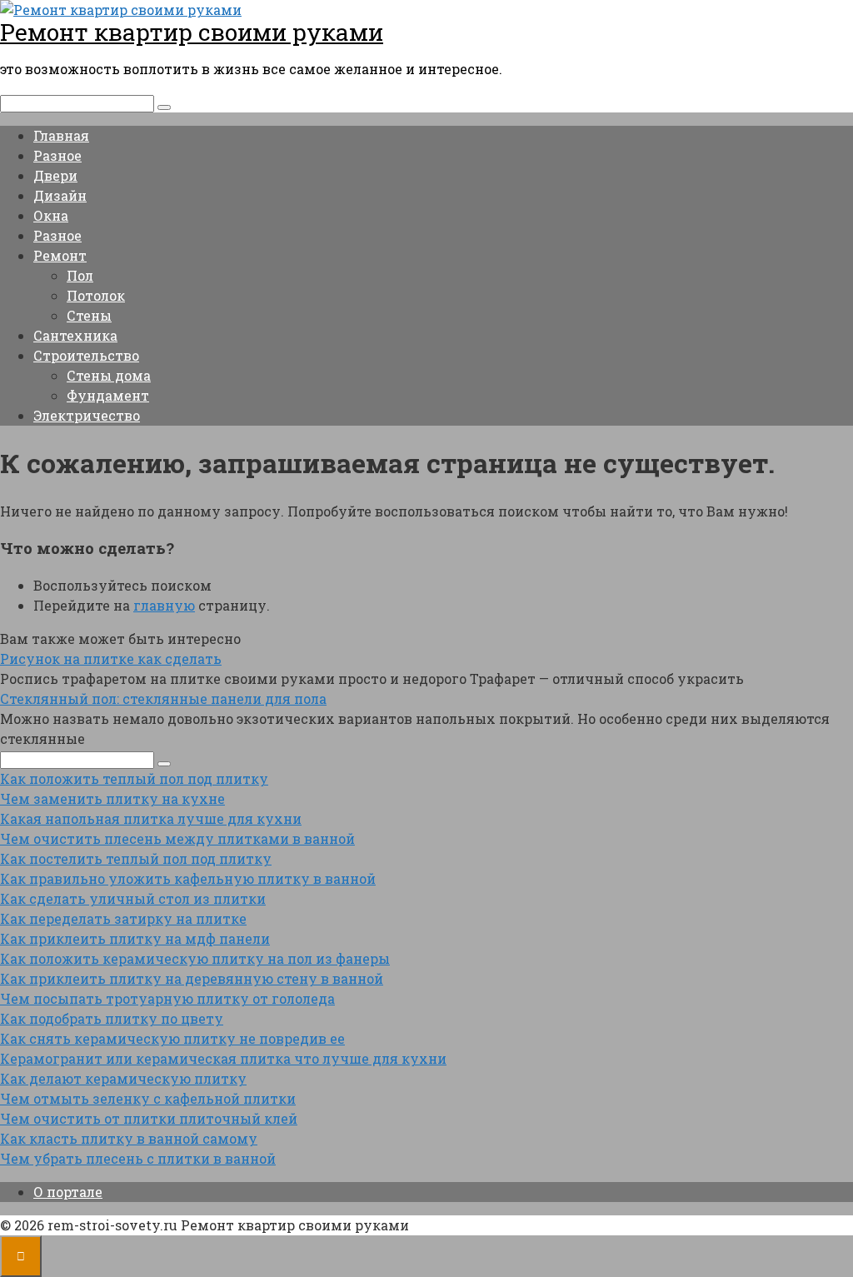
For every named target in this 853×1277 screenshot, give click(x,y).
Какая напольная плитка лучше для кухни (151, 818)
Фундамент (108, 395)
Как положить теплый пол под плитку (134, 778)
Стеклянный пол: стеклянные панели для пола (163, 698)
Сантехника (75, 335)
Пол (80, 275)
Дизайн (60, 195)
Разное (57, 155)
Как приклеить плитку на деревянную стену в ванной (191, 978)
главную (164, 605)
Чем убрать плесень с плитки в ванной (138, 1158)
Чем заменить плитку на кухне (112, 798)
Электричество (86, 415)
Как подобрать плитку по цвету (111, 1018)
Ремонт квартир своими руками (191, 32)
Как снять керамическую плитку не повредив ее (172, 1038)
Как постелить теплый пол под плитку (136, 858)
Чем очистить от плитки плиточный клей (148, 1118)
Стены (89, 315)
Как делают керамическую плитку (123, 1078)
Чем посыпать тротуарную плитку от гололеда (167, 998)
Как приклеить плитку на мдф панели (135, 938)
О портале (67, 1191)
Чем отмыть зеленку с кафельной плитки (148, 1098)
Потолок (96, 295)
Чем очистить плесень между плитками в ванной (177, 838)
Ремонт (60, 255)
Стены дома (109, 375)
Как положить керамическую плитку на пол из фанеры (195, 958)
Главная (61, 135)
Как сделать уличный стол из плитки (133, 898)
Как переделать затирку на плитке (123, 918)
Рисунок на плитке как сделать (111, 658)
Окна (50, 215)
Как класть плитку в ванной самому (128, 1138)
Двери (55, 175)
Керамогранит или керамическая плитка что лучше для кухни (223, 1058)
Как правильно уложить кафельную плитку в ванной (188, 878)
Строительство (86, 355)
